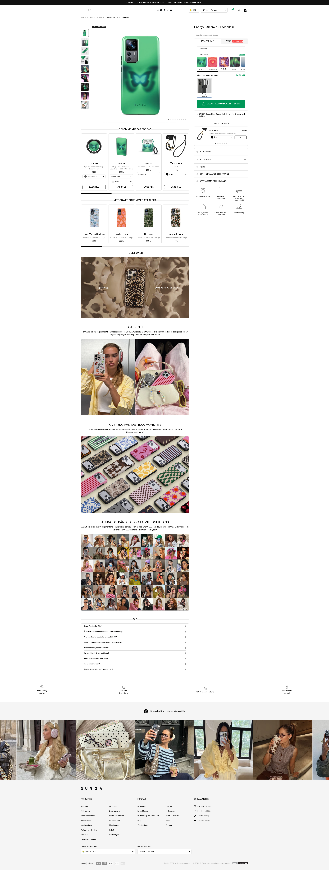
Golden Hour (121, 234)
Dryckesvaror (114, 811)
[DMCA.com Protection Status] (240, 863)
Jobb (168, 820)
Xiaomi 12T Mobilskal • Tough (94, 238)
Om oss (169, 806)
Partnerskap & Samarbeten (148, 816)
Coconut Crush (176, 234)
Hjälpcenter (170, 811)
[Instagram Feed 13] (46, 750)
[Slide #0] (168, 119)
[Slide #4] (177, 119)
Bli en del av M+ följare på (167, 711)
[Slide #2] (172, 119)
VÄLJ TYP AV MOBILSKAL (207, 75)
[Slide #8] (185, 119)
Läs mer (241, 75)
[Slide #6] (181, 119)
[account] (239, 10)
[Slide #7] (183, 119)
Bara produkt (207, 41)
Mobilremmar (114, 825)
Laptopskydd (114, 820)
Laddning (113, 806)
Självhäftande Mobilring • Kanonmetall (94, 168)
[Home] (164, 10)
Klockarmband (86, 825)
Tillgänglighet (143, 825)
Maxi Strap (176, 163)
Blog (139, 820)
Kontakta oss (143, 811)
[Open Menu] (83, 10)
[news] (232, 10)
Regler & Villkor (170, 863)
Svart (176, 167)
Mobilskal (84, 17)
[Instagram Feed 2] (223, 750)
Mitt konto (142, 806)
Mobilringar (85, 811)
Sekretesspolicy (183, 863)
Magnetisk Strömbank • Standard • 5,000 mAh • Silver (121, 168)
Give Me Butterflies (94, 234)
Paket (234, 41)
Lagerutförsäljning (88, 839)
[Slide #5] (179, 119)
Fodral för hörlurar (88, 816)
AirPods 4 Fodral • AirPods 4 (148, 167)
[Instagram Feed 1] (164, 750)
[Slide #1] (170, 119)
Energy (94, 163)
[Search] (90, 10)
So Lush (148, 234)
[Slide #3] (175, 119)
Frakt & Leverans (172, 816)
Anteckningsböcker (89, 830)
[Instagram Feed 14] (105, 750)
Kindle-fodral (86, 820)
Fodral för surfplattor (117, 816)
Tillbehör (84, 835)
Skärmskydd (114, 835)
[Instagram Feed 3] (283, 750)
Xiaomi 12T (101, 17)
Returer (169, 825)
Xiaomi (92, 17)
